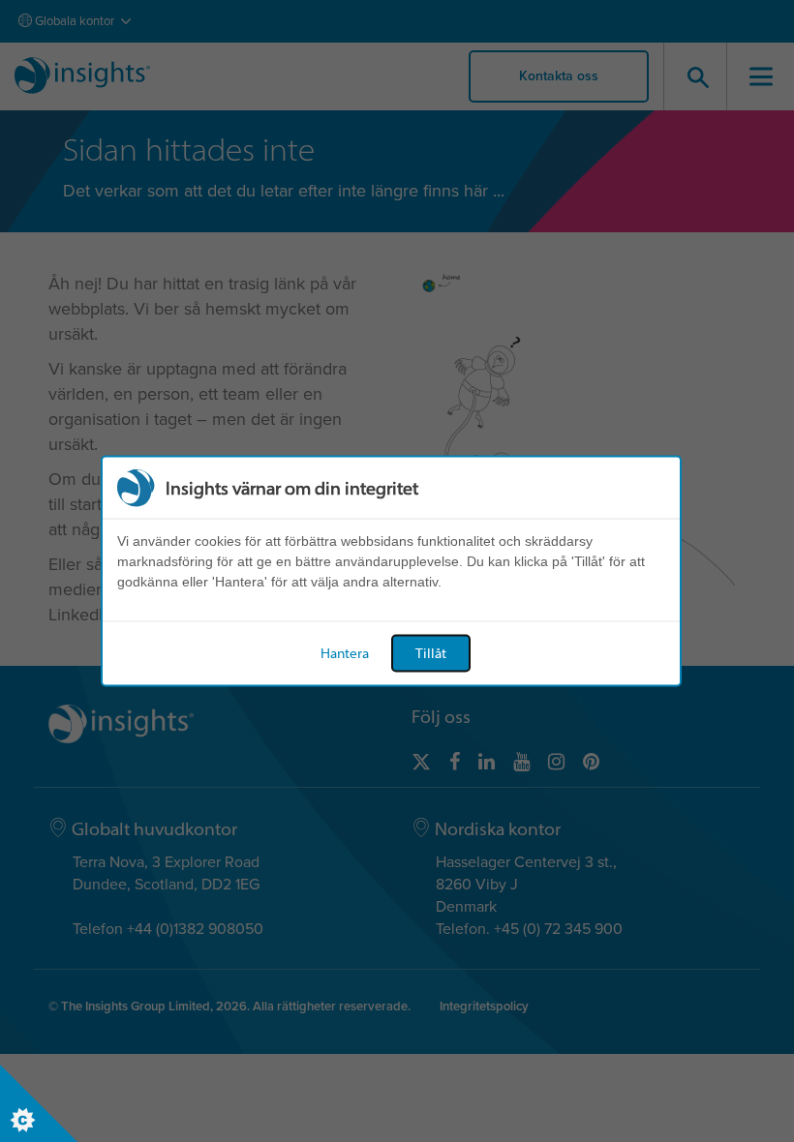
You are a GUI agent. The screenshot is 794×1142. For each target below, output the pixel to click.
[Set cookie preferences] (38, 1103)
